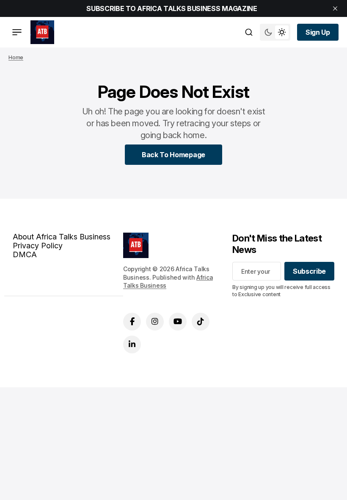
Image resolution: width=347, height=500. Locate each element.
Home (15, 57)
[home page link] (42, 32)
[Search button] (249, 32)
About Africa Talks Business (61, 236)
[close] (335, 8)
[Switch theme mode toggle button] (275, 32)
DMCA (25, 254)
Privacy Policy (38, 245)
